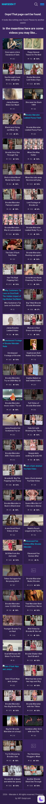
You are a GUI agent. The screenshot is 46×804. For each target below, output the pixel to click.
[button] (41, 799)
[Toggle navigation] (42, 4)
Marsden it (9, 4)
